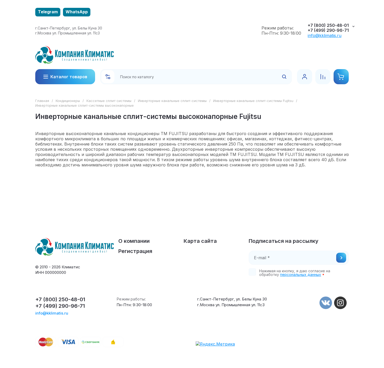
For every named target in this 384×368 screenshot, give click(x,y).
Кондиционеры (68, 101)
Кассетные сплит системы (108, 101)
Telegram (48, 11)
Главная (42, 101)
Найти (277, 76)
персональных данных (300, 274)
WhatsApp (77, 11)
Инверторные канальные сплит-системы (172, 101)
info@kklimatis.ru (324, 35)
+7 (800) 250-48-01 (328, 25)
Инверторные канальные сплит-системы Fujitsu (253, 101)
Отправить (341, 258)
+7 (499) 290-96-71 (328, 30)
